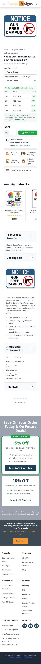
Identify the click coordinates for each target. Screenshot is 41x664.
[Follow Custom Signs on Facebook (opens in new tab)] (24, 625)
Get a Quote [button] (19, 120)
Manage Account (8, 597)
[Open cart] (37, 3)
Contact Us (26, 594)
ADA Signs (6, 565)
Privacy (29, 658)
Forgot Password (8, 593)
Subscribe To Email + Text (20, 468)
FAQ (23, 590)
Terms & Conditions (16, 658)
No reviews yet (22, 63)
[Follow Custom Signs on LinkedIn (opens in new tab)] (30, 625)
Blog (24, 570)
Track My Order (8, 602)
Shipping (25, 586)
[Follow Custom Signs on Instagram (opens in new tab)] (36, 625)
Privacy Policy (35, 514)
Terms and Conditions (22, 514)
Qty (6, 133)
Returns (25, 599)
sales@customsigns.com (11, 634)
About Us (25, 558)
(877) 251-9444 (7, 625)
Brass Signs (6, 570)
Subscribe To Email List (20, 500)
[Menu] (4, 3)
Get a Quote (20, 541)
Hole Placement (10, 68)
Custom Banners (8, 574)
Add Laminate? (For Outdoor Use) (17, 76)
